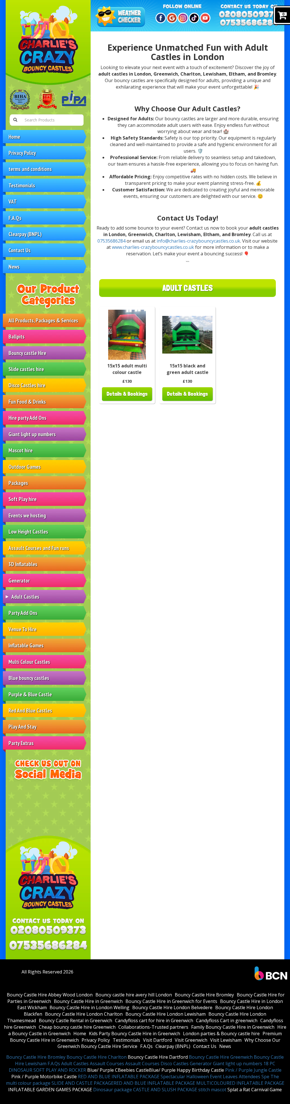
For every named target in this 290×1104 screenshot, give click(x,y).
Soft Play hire (22, 498)
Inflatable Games (26, 645)
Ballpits (16, 336)
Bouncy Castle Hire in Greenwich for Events (171, 1001)
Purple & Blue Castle (30, 694)
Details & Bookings (127, 394)
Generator (19, 580)
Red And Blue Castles (30, 710)
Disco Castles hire (26, 385)
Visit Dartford (157, 1040)
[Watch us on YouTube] (204, 18)
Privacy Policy (22, 152)
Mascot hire (20, 450)
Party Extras (21, 742)
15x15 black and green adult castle (187, 369)
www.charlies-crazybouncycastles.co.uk (153, 247)
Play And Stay (22, 726)
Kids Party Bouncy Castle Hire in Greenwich (134, 1033)
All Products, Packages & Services (43, 320)
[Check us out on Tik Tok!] (193, 18)
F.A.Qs (15, 217)
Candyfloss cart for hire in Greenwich (154, 1020)
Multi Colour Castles (29, 661)
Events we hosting (27, 515)
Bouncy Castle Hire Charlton (97, 1057)
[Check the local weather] (121, 17)
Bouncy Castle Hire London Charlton (84, 1014)
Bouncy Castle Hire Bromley (204, 995)
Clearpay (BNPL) (25, 234)
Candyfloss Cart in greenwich (226, 1020)
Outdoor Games (24, 466)
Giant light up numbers (32, 434)
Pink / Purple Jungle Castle (253, 1070)
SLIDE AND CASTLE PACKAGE (83, 1083)
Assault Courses (107, 1063)
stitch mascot (212, 1089)
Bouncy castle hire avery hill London (133, 995)
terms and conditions (30, 168)
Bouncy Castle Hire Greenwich (221, 1057)
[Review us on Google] (171, 18)
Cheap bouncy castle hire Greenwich (77, 1027)
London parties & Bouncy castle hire (221, 1033)
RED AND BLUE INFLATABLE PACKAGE (118, 1076)
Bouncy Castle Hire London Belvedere (172, 1007)
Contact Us (19, 250)
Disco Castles (175, 1063)
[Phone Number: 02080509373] (48, 931)
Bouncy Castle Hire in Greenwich (88, 1001)
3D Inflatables (22, 564)
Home (14, 136)
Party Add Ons (22, 612)
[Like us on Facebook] (159, 18)
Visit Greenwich (191, 1040)
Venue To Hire (22, 629)
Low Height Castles (28, 531)
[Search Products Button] (15, 120)
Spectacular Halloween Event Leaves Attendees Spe (215, 1076)
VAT (12, 201)
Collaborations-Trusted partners (153, 1027)
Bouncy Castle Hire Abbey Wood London (50, 995)
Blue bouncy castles (28, 677)
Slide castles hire (26, 369)
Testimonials (21, 185)
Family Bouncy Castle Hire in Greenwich (232, 1027)
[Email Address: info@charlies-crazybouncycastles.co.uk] (48, 945)
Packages (18, 482)
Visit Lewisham (226, 1040)
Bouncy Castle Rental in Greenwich (75, 1020)
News (14, 266)
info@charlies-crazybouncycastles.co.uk (198, 241)
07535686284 (111, 241)
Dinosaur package (112, 1089)
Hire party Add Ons (27, 417)
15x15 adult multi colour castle (127, 369)
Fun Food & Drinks (27, 401)
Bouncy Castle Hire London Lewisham (165, 1014)
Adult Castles (25, 596)
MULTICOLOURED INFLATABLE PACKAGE (240, 1083)
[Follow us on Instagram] (182, 18)
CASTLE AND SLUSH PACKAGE (165, 1089)
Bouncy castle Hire (27, 352)
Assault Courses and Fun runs (38, 547)
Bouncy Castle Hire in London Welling (89, 1007)
